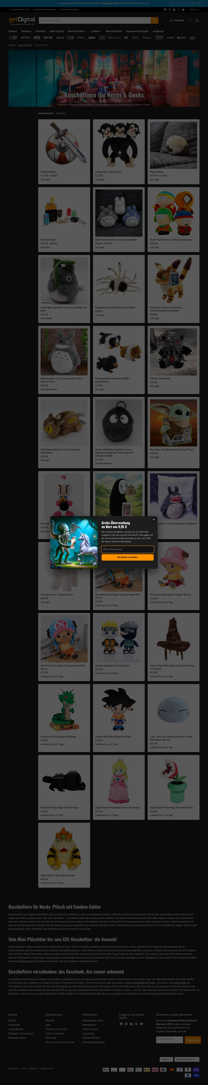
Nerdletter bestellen (127, 557)
